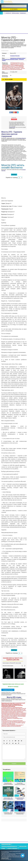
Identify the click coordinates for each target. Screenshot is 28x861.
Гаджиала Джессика (15, 55)
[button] (4, 740)
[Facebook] (12, 112)
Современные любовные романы (17, 58)
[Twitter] (18, 112)
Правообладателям (6, 844)
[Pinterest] (16, 112)
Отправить (14, 763)
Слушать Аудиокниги (12, 848)
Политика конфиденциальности (9, 846)
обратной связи (4, 858)
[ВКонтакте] (10, 112)
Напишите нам (12, 127)
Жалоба (14, 119)
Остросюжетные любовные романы (10, 59)
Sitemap (3, 848)
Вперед (14, 174)
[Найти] (25, 6)
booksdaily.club (8, 1)
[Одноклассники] (14, 112)
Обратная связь (23, 846)
